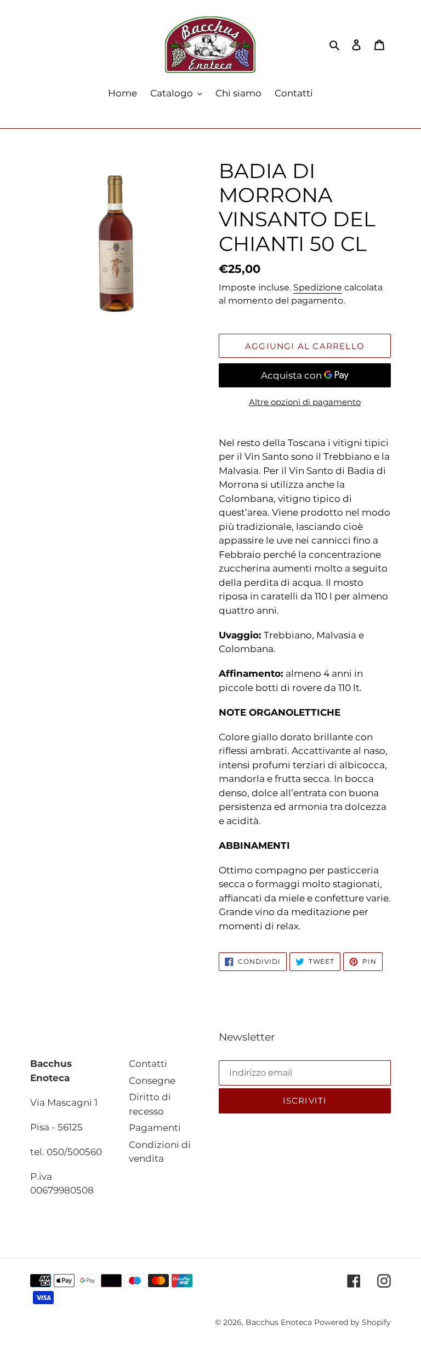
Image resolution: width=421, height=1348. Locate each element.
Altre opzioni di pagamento (305, 402)
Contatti (148, 1063)
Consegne (152, 1080)
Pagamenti (155, 1127)
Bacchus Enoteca (280, 1322)
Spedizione (317, 287)
